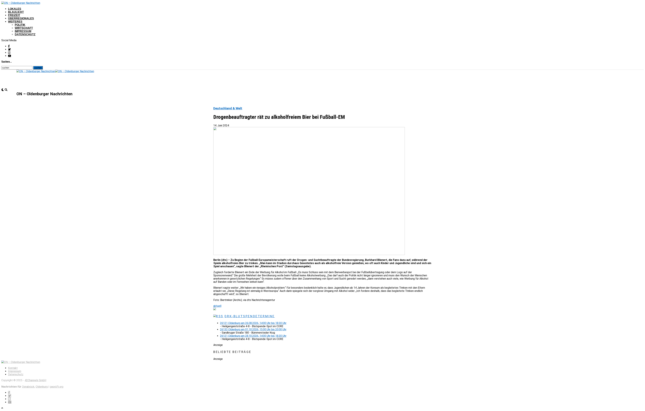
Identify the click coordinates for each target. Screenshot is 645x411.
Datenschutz (25, 34)
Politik (20, 24)
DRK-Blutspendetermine (250, 316)
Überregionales (21, 18)
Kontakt (13, 368)
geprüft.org (56, 386)
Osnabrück (28, 386)
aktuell (217, 305)
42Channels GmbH (35, 380)
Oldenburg (42, 386)
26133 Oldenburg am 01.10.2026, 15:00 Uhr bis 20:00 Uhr (253, 329)
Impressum (23, 31)
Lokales (14, 8)
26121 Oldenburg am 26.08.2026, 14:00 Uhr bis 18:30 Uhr (253, 323)
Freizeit (14, 15)
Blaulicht (16, 12)
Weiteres (15, 21)
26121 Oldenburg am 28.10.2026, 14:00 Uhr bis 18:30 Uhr (253, 335)
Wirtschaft (24, 28)
